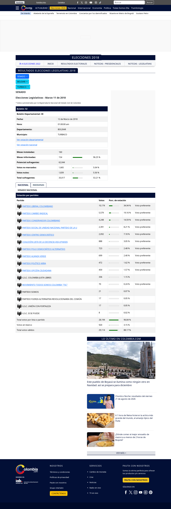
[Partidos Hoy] (96, 2)
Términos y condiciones (60, 472)
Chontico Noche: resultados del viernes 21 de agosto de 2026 (133, 397)
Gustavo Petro (142, 13)
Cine (91, 477)
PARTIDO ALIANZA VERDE (34, 256)
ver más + (121, 453)
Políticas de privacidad (59, 477)
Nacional (72, 8)
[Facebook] (78, 2)
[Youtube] (91, 2)
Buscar (150, 2)
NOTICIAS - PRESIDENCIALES (107, 63)
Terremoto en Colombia (66, 13)
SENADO (21, 76)
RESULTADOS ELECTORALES (74, 63)
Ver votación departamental (30, 139)
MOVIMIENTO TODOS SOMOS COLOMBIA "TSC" (45, 285)
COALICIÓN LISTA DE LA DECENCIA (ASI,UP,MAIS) (45, 242)
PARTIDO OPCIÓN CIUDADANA (36, 270)
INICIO (51, 63)
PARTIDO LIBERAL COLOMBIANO (37, 206)
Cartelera (61, 2)
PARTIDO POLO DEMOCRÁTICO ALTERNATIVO (43, 249)
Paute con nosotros (58, 482)
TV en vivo (94, 493)
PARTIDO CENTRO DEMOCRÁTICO (38, 235)
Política (107, 8)
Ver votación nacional (27, 144)
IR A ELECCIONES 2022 (29, 63)
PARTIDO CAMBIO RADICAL (35, 213)
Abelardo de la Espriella (44, 13)
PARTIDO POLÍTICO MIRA (34, 263)
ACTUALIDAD (41, 8)
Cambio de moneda (98, 472)
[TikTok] (100, 2)
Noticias (19, 2)
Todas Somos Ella (121, 8)
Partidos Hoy (41, 2)
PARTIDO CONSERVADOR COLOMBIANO (41, 220)
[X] (82, 2)
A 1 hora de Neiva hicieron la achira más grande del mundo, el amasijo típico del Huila (134, 418)
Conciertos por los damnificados (93, 13)
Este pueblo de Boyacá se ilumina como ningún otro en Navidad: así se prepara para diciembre (118, 383)
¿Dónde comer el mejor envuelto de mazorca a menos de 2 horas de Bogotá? (132, 437)
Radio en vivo (95, 488)
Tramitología (137, 8)
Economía (97, 8)
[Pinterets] (150, 491)
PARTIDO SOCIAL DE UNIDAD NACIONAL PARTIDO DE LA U (49, 227)
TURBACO (22, 87)
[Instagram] (86, 2)
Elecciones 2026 (58, 8)
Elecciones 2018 (85, 57)
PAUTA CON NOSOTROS (135, 480)
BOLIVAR (21, 81)
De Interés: (25, 13)
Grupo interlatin (56, 488)
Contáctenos (58, 493)
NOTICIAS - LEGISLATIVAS (140, 63)
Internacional (84, 8)
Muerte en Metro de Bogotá (122, 13)
